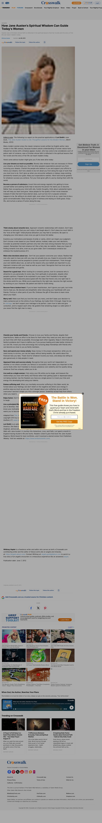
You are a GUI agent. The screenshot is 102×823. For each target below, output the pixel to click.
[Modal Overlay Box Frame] (51, 411)
